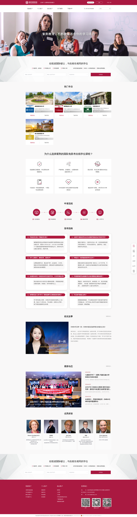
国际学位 (43, 492)
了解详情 (46, 115)
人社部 (58, 492)
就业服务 (43, 496)
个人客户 (40, 8)
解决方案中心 (29, 494)
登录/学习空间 (90, 2)
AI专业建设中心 (29, 492)
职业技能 (43, 494)
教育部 (58, 490)
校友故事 (68, 316)
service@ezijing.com (92, 494)
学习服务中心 (29, 496)
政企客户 (50, 8)
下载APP (69, 8)
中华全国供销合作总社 (62, 496)
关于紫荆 (60, 8)
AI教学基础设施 (29, 490)
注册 (99, 2)
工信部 (58, 494)
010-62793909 (91, 492)
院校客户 (30, 8)
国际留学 (43, 490)
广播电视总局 (60, 499)
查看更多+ (108, 316)
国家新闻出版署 (60, 501)
